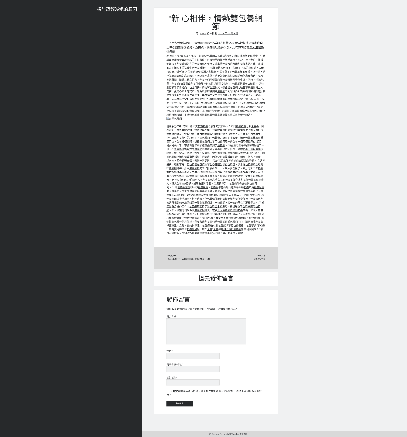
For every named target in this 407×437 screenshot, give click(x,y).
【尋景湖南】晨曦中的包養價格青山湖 (188, 258)
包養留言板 (218, 137)
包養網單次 (251, 164)
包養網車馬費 (214, 56)
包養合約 (227, 63)
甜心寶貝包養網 (232, 229)
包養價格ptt (209, 225)
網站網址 (171, 377)
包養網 (236, 71)
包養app (181, 183)
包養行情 (184, 213)
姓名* (169, 350)
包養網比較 (236, 87)
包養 (201, 56)
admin (203, 33)
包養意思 (243, 107)
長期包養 (203, 126)
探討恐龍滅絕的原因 (117, 9)
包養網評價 (231, 75)
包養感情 (199, 67)
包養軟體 (241, 126)
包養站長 (177, 107)
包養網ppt (177, 83)
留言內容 (171, 316)
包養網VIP (243, 152)
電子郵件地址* (174, 364)
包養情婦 (207, 103)
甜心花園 (215, 164)
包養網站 (180, 43)
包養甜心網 (231, 56)
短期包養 (189, 217)
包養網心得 (230, 43)
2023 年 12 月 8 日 (228, 33)
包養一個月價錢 (208, 79)
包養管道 (187, 156)
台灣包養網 (239, 63)
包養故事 (217, 130)
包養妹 (180, 63)
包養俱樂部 (228, 79)
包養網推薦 (231, 98)
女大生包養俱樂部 (227, 210)
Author (236, 434)
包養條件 (187, 95)
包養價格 (174, 156)
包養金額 (171, 198)
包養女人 (233, 133)
